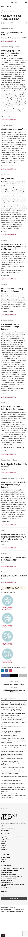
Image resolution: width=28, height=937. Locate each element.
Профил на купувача (19, 909)
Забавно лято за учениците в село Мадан (12, 751)
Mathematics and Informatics (8, 874)
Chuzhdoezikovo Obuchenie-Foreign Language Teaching (12, 885)
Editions (9, 6)
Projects (3, 847)
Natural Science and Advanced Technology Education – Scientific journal (11, 877)
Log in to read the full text (8, 41)
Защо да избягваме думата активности (12, 758)
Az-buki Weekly (14, 2)
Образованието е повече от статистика (12, 738)
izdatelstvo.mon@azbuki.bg (8, 828)
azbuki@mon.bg (5, 830)
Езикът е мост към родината (9, 735)
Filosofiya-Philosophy (6, 887)
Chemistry (9, 10)
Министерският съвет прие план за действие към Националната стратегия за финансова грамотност (13, 789)
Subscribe (3, 845)
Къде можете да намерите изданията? (11, 837)
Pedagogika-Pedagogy (6, 872)
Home (2, 6)
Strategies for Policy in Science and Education (12, 868)
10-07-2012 (10, 22)
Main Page (3, 10)
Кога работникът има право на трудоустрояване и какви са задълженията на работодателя (13, 763)
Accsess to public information (8, 907)
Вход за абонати (5, 839)
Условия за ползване (6, 909)
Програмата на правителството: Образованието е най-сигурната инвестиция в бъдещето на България (14, 795)
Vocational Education (6, 880)
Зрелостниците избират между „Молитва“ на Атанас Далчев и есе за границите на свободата (13, 747)
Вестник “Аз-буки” (6, 857)
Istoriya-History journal (7, 882)
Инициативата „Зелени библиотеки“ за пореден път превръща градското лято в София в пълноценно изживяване (12, 771)
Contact (3, 843)
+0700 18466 (4, 826)
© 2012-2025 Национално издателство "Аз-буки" (12, 911)
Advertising (4, 849)
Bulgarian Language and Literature (9, 870)
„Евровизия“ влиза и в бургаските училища (12, 767)
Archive (3, 861)
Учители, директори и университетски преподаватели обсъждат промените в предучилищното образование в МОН (11, 709)
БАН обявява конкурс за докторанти (11, 780)
